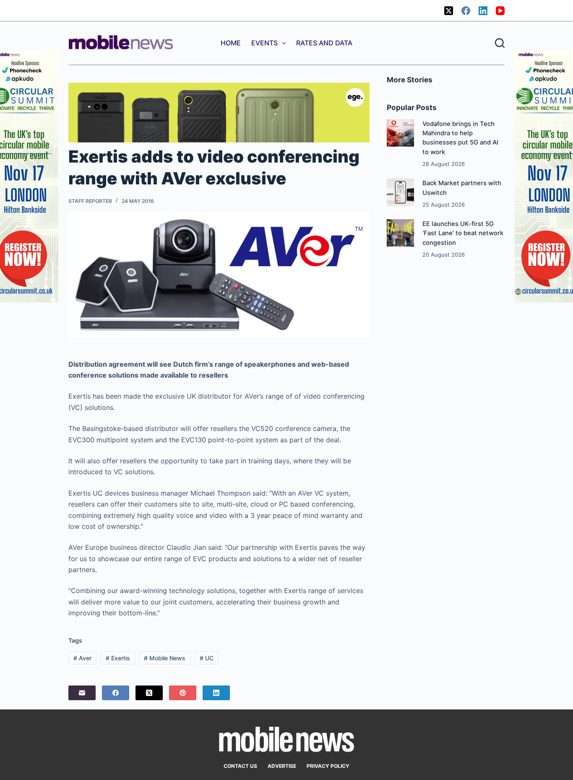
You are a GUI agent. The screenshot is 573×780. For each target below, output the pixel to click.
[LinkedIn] (483, 10)
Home (231, 43)
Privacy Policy (328, 766)
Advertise (282, 766)
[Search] (500, 43)
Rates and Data (324, 43)
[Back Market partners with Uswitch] (400, 192)
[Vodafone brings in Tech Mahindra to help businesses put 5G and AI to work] (400, 133)
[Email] (82, 692)
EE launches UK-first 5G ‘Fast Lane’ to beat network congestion (462, 233)
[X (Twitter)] (448, 10)
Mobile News (164, 658)
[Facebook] (465, 10)
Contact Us (240, 766)
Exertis (118, 658)
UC (207, 658)
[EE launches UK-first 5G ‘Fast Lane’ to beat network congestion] (400, 233)
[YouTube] (500, 10)
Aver (82, 658)
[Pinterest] (182, 692)
